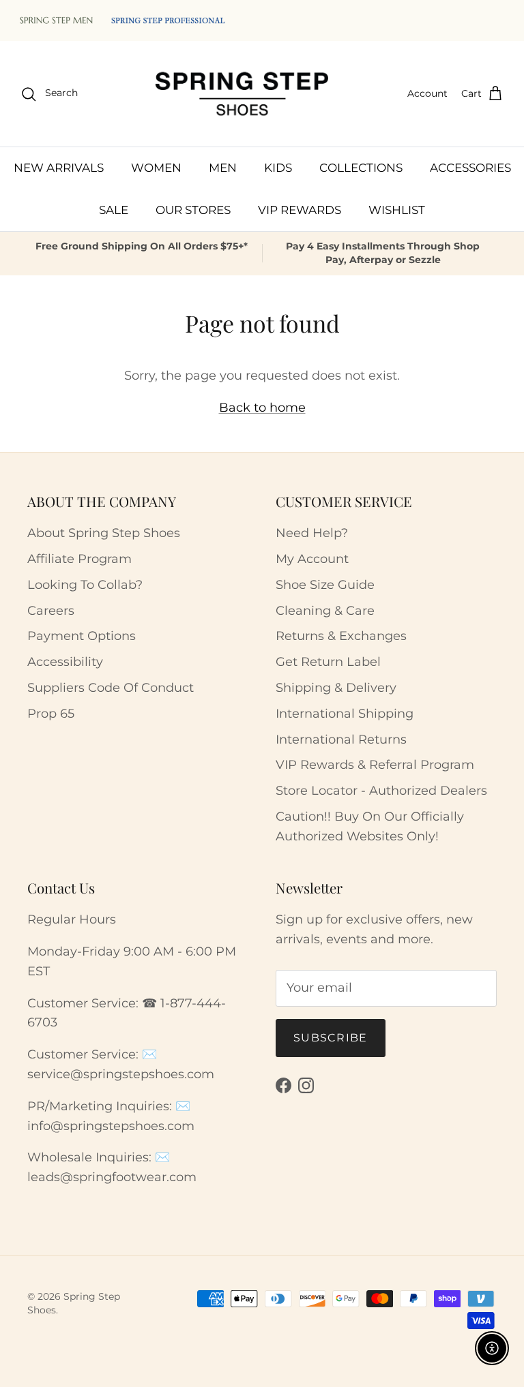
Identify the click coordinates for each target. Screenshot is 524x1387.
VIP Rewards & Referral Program (375, 764)
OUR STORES (193, 210)
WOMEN (156, 167)
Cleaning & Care (325, 610)
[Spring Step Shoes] (242, 94)
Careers (50, 610)
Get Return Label (328, 661)
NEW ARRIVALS (59, 167)
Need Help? (312, 532)
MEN (223, 167)
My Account (312, 558)
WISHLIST (396, 210)
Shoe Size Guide (325, 584)
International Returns (341, 739)
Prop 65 (50, 713)
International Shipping (344, 713)
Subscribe (330, 1037)
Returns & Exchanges (341, 635)
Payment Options (81, 635)
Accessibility (65, 661)
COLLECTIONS (361, 167)
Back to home (262, 407)
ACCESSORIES (470, 167)
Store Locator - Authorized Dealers (381, 790)
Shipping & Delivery (336, 687)
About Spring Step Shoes (103, 532)
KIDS (278, 167)
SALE (113, 210)
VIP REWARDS (299, 210)
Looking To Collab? (85, 584)
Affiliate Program (79, 558)
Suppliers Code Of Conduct (110, 687)
